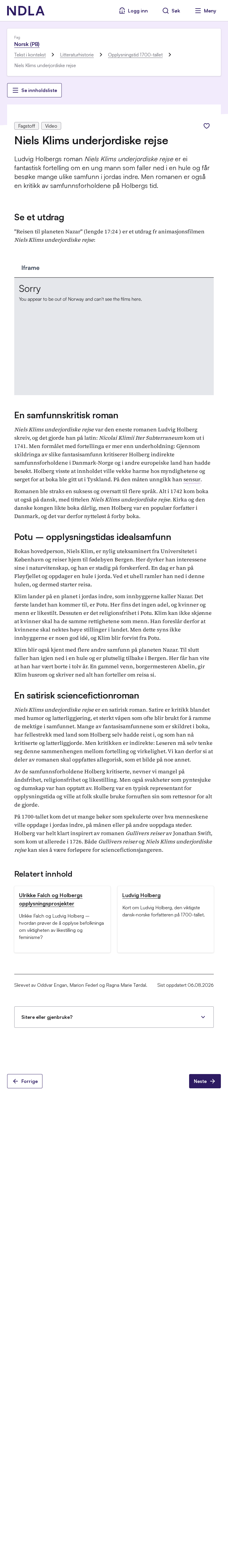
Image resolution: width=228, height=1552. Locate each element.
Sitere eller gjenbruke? (46, 1017)
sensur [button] (191, 479)
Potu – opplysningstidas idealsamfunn (92, 536)
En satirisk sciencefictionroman (76, 695)
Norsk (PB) (26, 44)
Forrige (29, 1081)
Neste (200, 1081)
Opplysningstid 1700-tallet (135, 55)
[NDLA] (26, 10)
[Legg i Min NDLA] (207, 126)
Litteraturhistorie (77, 55)
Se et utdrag (39, 216)
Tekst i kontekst (30, 55)
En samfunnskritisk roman (66, 414)
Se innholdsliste (39, 90)
